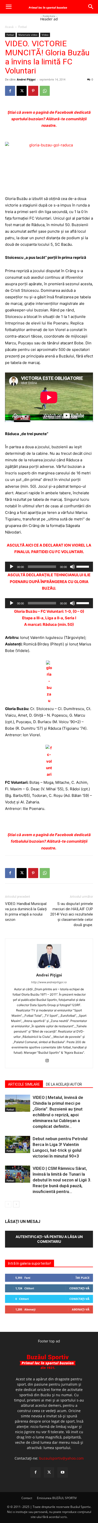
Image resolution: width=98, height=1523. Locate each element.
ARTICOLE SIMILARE (24, 1084)
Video (45, 34)
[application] (49, 567)
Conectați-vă (79, 1288)
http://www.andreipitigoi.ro (49, 982)
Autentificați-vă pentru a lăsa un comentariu (49, 1239)
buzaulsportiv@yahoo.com (61, 1458)
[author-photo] (49, 968)
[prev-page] (8, 1204)
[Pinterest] (33, 91)
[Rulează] (11, 566)
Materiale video (27, 34)
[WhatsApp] (45, 91)
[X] (22, 91)
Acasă (9, 27)
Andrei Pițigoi (26, 79)
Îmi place (82, 1278)
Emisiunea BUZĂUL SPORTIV (57, 1498)
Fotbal (22, 27)
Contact (26, 1498)
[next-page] (16, 1204)
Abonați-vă (80, 1309)
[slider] (83, 566)
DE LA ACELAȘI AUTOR (64, 1084)
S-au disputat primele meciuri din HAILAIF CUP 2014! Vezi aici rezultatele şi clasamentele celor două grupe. (71, 914)
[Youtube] (63, 1472)
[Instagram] (49, 1061)
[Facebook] (10, 91)
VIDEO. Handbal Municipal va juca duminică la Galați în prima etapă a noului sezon (26, 911)
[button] (9, 7)
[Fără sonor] (72, 566)
